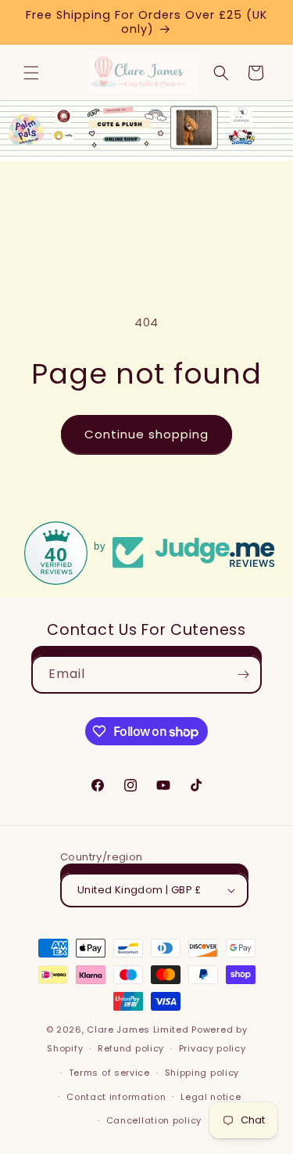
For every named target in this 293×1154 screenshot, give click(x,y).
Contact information (116, 1097)
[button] (31, 73)
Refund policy (131, 1048)
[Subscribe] (243, 674)
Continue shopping (146, 434)
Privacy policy (212, 1048)
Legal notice (210, 1097)
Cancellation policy (154, 1120)
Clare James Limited (137, 1029)
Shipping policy (202, 1072)
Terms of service (109, 1072)
